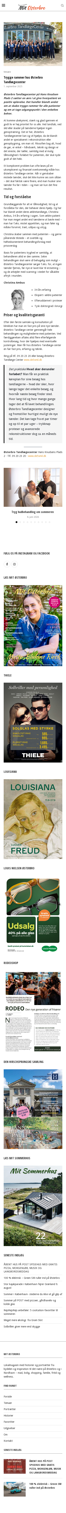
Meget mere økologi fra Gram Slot (23, 1320)
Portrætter (10, 1409)
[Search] (62, 5)
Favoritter (9, 1421)
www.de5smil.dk (33, 359)
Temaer (8, 1402)
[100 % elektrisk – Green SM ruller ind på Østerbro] (15, 1489)
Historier (8, 1415)
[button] (7, 495)
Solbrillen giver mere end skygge (22, 1326)
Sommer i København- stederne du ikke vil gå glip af (33, 1294)
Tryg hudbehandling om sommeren (33, 512)
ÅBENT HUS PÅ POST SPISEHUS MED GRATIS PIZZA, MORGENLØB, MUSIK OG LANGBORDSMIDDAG (30, 1268)
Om (6, 1434)
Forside (8, 1396)
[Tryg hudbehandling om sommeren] (33, 487)
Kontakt (8, 1440)
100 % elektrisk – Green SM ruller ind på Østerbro (32, 1277)
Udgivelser (9, 1428)
